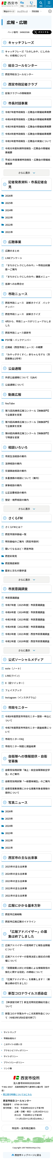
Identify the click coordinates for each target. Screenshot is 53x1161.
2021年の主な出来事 (16, 895)
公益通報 (14, 368)
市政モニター (18, 707)
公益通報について (14, 384)
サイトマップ (10, 1032)
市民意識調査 (18, 588)
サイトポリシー (11, 1056)
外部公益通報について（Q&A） (21, 377)
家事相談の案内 (13, 485)
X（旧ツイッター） (15, 683)
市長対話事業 (18, 103)
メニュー (49, 6)
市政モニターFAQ (14, 739)
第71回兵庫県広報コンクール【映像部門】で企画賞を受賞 (27, 412)
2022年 (9, 224)
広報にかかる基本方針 (24, 905)
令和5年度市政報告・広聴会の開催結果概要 (28, 126)
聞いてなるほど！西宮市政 (19, 548)
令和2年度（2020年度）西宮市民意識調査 (27, 641)
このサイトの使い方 (13, 1044)
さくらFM (15, 518)
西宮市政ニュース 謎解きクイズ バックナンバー (27, 304)
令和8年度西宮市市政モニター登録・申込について (28, 718)
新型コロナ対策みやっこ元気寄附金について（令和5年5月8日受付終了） (27, 1015)
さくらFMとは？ (14, 527)
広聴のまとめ (12, 250)
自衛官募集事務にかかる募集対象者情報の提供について (27, 790)
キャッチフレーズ (21, 42)
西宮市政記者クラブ (22, 84)
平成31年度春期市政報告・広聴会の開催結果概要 (27, 161)
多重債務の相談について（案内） (22, 478)
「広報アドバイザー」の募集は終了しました (27, 934)
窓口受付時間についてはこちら (17, 1094)
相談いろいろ (18, 447)
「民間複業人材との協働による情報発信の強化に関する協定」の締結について (27, 970)
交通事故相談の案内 (15, 470)
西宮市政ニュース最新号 (18, 332)
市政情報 (35, 11)
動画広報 (14, 394)
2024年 (9, 210)
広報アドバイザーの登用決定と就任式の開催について (27, 958)
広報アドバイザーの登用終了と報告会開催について (27, 947)
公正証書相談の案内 (15, 492)
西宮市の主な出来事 (22, 857)
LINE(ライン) (12, 675)
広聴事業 (14, 241)
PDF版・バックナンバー (18, 340)
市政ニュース (18, 293)
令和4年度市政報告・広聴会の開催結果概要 (28, 134)
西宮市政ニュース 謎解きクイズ (22, 314)
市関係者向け (10, 1038)
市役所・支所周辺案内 (23, 1128)
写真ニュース (18, 802)
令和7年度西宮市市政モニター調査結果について (28, 729)
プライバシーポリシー (14, 1062)
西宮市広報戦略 (13, 914)
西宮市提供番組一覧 (15, 534)
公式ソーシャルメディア (26, 659)
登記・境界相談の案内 (17, 499)
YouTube (10, 403)
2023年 (9, 217)
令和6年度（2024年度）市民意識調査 (25, 612)
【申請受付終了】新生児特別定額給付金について (27, 1004)
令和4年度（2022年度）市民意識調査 (25, 626)
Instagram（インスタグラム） (21, 697)
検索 (40, 6)
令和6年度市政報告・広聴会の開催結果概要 (28, 119)
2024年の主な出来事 (16, 873)
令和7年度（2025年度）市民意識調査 (25, 605)
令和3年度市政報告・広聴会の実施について (28, 141)
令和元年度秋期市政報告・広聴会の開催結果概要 (27, 150)
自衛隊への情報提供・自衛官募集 (27, 758)
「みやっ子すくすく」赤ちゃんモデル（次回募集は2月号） (27, 356)
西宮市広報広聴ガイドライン (20, 921)
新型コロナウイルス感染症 (27, 993)
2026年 (9, 195)
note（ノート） (13, 668)
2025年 (9, 203)
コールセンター (31, 6)
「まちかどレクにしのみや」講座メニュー (27, 276)
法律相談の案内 (13, 463)
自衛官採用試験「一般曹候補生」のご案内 (27, 781)
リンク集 (8, 1068)
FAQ (22, 6)
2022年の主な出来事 (16, 888)
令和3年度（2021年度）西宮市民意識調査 (27, 634)
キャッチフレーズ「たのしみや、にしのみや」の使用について (27, 53)
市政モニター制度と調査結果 (20, 746)
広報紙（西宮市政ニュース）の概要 (24, 347)
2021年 (9, 232)
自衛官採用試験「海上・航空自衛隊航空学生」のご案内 (27, 772)
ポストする (43, 31)
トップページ (22, 11)
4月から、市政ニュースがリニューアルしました (28, 323)
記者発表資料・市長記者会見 (27, 184)
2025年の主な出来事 (16, 866)
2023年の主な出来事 (16, 881)
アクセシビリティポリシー (16, 1050)
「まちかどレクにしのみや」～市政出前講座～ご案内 (27, 267)
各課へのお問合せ (14, 284)
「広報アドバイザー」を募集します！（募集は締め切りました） (27, 981)
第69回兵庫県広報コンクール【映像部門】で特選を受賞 (27, 435)
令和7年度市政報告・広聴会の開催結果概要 (28, 112)
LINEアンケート (13, 258)
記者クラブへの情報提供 (18, 93)
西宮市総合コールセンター (19, 74)
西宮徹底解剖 (12, 563)
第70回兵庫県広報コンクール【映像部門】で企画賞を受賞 (27, 424)
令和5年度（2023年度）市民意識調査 (25, 619)
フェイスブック (13, 690)
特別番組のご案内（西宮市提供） (22, 541)
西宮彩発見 (11, 556)
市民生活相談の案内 (15, 456)
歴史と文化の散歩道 (15, 570)
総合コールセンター (22, 65)
